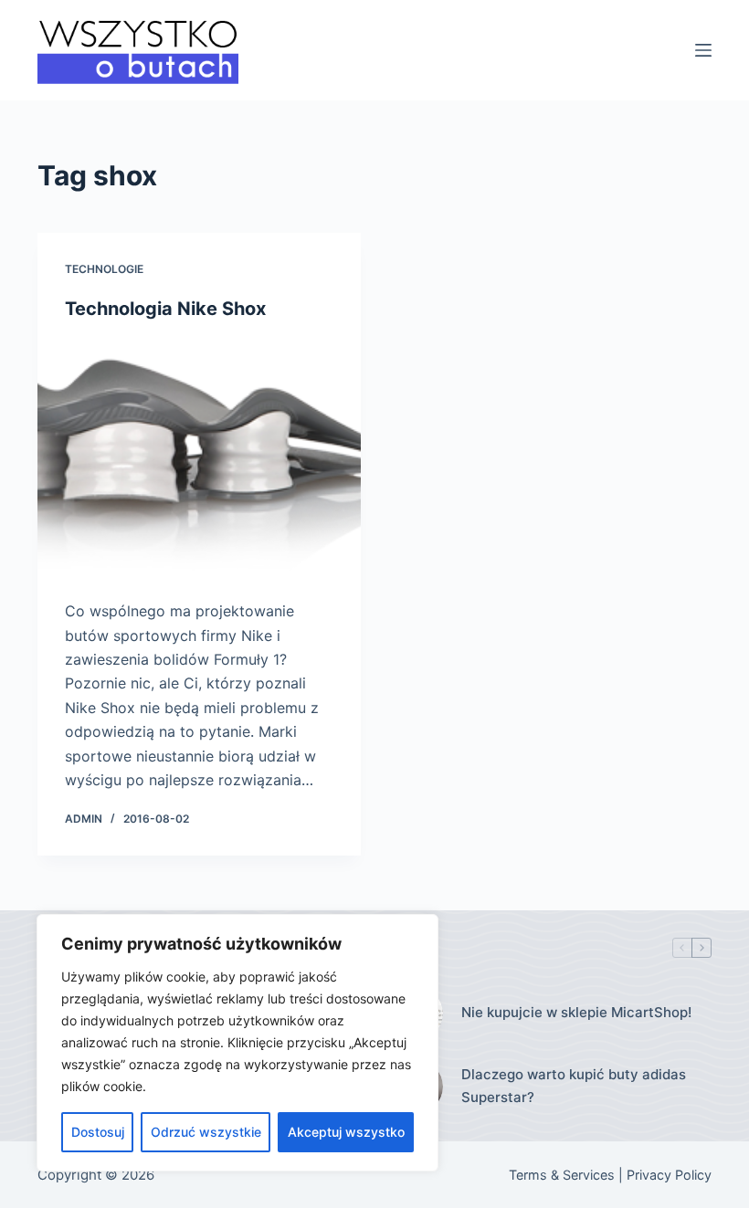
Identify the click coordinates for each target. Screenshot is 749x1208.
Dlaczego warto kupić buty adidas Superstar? (573, 1086)
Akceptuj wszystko (346, 1132)
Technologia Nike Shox (165, 309)
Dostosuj (97, 1132)
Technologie (104, 269)
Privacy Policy (669, 1174)
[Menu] (703, 50)
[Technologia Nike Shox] (199, 460)
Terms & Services (562, 1174)
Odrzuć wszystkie (206, 1132)
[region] (237, 1042)
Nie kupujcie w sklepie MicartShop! (576, 1012)
